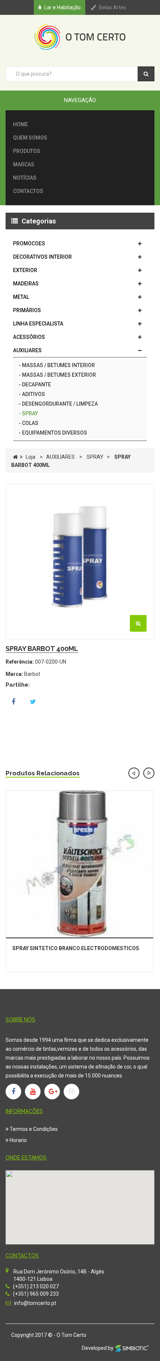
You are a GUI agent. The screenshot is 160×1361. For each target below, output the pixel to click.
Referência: (20, 662)
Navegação (80, 100)
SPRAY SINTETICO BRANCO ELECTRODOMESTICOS (75, 948)
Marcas (23, 164)
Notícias (24, 178)
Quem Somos (30, 138)
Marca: (14, 674)
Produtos (26, 151)
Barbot (32, 674)
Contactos (28, 191)
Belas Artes (112, 7)
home (20, 124)
